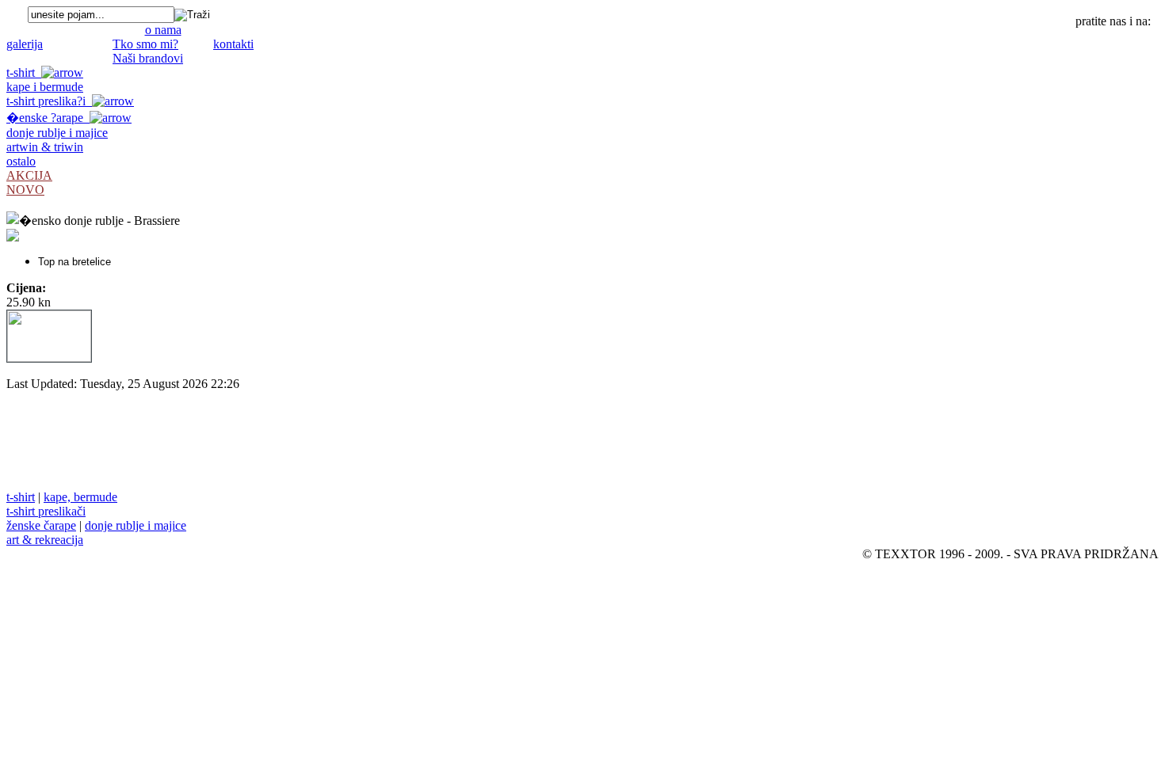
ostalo (21, 161)
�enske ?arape (48, 117)
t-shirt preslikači (46, 511)
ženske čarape (41, 525)
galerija (24, 44)
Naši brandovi (148, 58)
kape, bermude (80, 497)
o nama (163, 29)
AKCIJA (29, 175)
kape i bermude (44, 86)
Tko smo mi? (145, 44)
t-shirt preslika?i (49, 101)
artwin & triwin (44, 147)
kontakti (233, 44)
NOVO (25, 189)
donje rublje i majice (57, 132)
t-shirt (23, 72)
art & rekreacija (44, 539)
